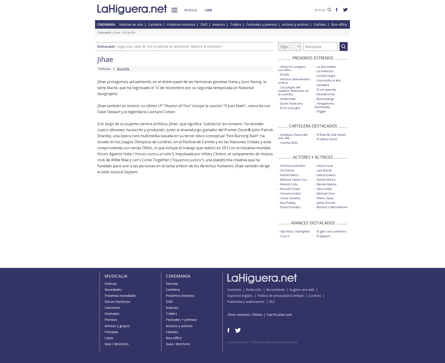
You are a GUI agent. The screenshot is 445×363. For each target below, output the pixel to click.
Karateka (323, 85)
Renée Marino (327, 184)
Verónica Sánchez (292, 166)
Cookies (315, 295)
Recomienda (275, 289)
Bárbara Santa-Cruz (293, 179)
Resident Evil (325, 94)
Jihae (117, 32)
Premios (111, 319)
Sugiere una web (301, 289)
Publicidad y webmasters (245, 301)
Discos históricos (117, 301)
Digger (321, 111)
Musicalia (116, 276)
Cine (208, 10)
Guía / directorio (117, 344)
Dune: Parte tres (291, 103)
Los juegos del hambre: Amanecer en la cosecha (293, 90)
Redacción (253, 289)
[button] (174, 10)
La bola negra (326, 76)
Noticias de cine (131, 24)
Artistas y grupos (117, 326)
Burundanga (325, 99)
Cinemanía (104, 32)
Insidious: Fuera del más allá (292, 136)
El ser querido (326, 89)
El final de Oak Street (331, 135)
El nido (284, 74)
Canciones (112, 307)
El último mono (327, 139)
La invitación (325, 71)
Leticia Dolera (326, 175)
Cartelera (155, 24)
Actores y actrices (295, 24)
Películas (105, 69)
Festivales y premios (261, 24)
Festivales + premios (181, 319)
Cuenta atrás (289, 142)
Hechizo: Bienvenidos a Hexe (294, 81)
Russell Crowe (290, 189)
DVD (203, 24)
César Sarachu (290, 198)
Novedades (113, 289)
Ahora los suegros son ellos (292, 68)
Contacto (234, 289)
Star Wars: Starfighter (295, 231)
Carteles (320, 24)
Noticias (111, 283)
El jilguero (323, 236)
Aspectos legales (240, 295)
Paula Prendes (290, 207)
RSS (272, 301)
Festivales (112, 313)
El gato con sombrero (331, 231)
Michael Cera (326, 193)
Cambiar (297, 295)
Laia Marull (324, 170)
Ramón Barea (326, 179)
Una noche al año (329, 80)
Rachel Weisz (289, 175)
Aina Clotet (324, 189)
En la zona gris (290, 108)
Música (190, 10)
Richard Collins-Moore (332, 207)
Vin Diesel (287, 170)
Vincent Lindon (290, 193)
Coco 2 (284, 236)
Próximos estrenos (181, 24)
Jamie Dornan (326, 203)
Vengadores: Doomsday (325, 105)
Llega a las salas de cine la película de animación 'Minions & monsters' (169, 46)
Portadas (111, 332)
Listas (109, 338)
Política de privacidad (273, 295)
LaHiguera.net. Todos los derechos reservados (262, 342)
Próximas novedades (120, 295)
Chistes (256, 314)
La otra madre (326, 67)
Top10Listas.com (279, 314)
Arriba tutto (288, 99)
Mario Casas (325, 198)
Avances (219, 24)
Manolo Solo (289, 184)
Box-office (339, 24)
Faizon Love (325, 166)
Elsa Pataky (288, 203)
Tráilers (235, 24)
